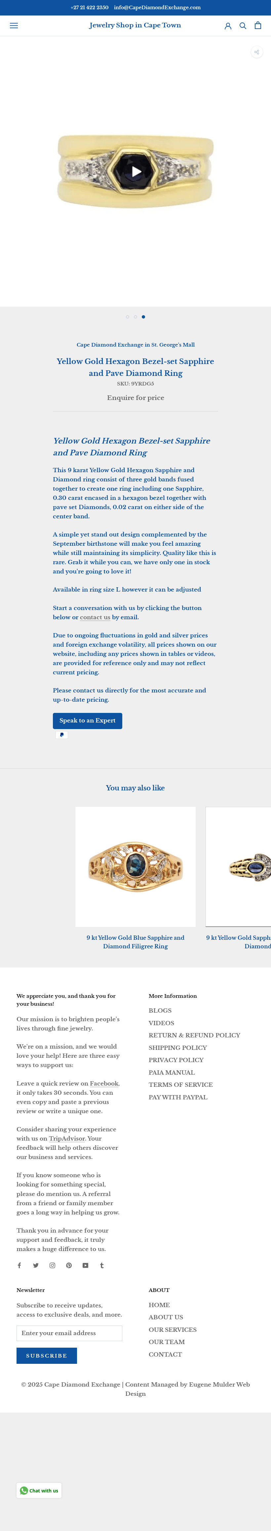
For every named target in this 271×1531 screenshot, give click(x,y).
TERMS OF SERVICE (181, 1085)
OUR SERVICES (173, 1330)
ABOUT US (166, 1317)
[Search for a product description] (243, 25)
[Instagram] (52, 1265)
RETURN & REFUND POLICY (194, 1035)
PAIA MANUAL (172, 1072)
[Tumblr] (102, 1265)
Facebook (104, 1083)
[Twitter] (36, 1265)
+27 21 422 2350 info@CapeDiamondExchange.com (136, 8)
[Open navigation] (14, 25)
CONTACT (165, 1354)
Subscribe (46, 1356)
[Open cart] (258, 25)
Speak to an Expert (87, 720)
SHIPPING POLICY (178, 1048)
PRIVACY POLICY (176, 1060)
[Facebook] (19, 1265)
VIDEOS (161, 1023)
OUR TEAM (167, 1342)
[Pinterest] (69, 1265)
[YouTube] (85, 1265)
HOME (159, 1305)
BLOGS (160, 1010)
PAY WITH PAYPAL (178, 1097)
